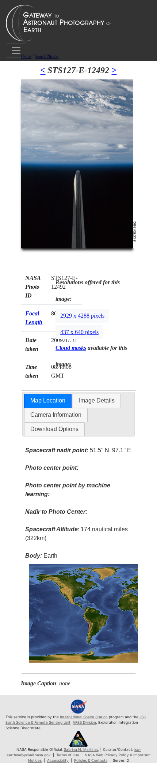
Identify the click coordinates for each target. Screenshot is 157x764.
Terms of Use (67, 755)
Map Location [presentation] (47, 400)
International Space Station (84, 717)
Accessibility (58, 760)
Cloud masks (70, 348)
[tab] (48, 401)
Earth (41, 556)
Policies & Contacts (90, 760)
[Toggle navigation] (16, 50)
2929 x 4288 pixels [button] (82, 315)
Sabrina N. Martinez (81, 749)
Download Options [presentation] (54, 429)
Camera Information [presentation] (55, 415)
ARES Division (84, 722)
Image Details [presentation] (97, 400)
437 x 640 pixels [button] (79, 332)
